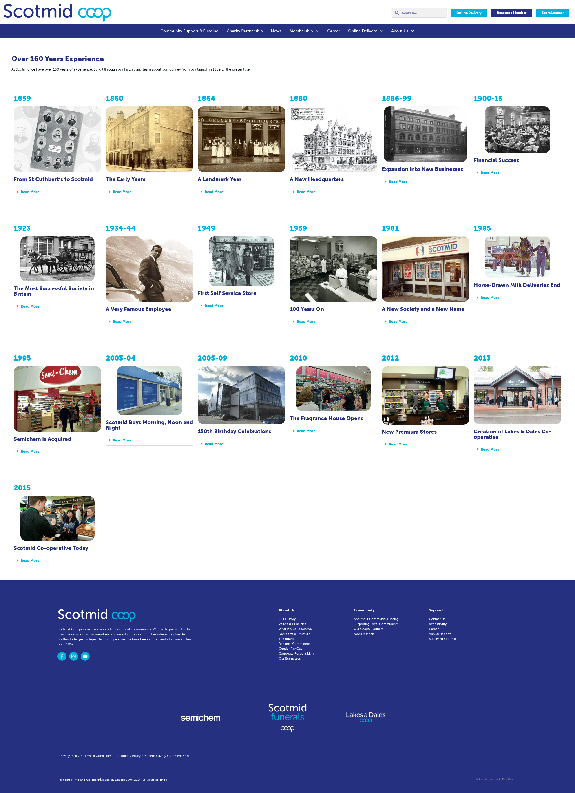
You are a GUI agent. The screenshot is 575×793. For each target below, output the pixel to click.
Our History (287, 619)
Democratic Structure (294, 634)
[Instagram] (73, 656)
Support (436, 610)
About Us (399, 31)
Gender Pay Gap (290, 649)
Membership (301, 31)
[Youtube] (85, 656)
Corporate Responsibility (296, 654)
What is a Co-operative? (296, 629)
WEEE (189, 756)
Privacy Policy (69, 756)
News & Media (364, 634)
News (276, 31)
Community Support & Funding (189, 31)
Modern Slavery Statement (163, 756)
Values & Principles (292, 624)
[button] (57, 191)
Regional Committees (294, 644)
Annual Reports (440, 634)
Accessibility (438, 624)
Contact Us (437, 619)
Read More (30, 192)
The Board (286, 639)
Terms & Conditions (97, 756)
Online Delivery (362, 31)
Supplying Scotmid (442, 639)
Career (333, 31)
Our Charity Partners (368, 629)
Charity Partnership (245, 31)
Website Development (487, 779)
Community (364, 610)
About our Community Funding (376, 619)
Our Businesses (290, 658)
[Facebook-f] (62, 656)
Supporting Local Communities (376, 624)
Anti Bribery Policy (128, 756)
